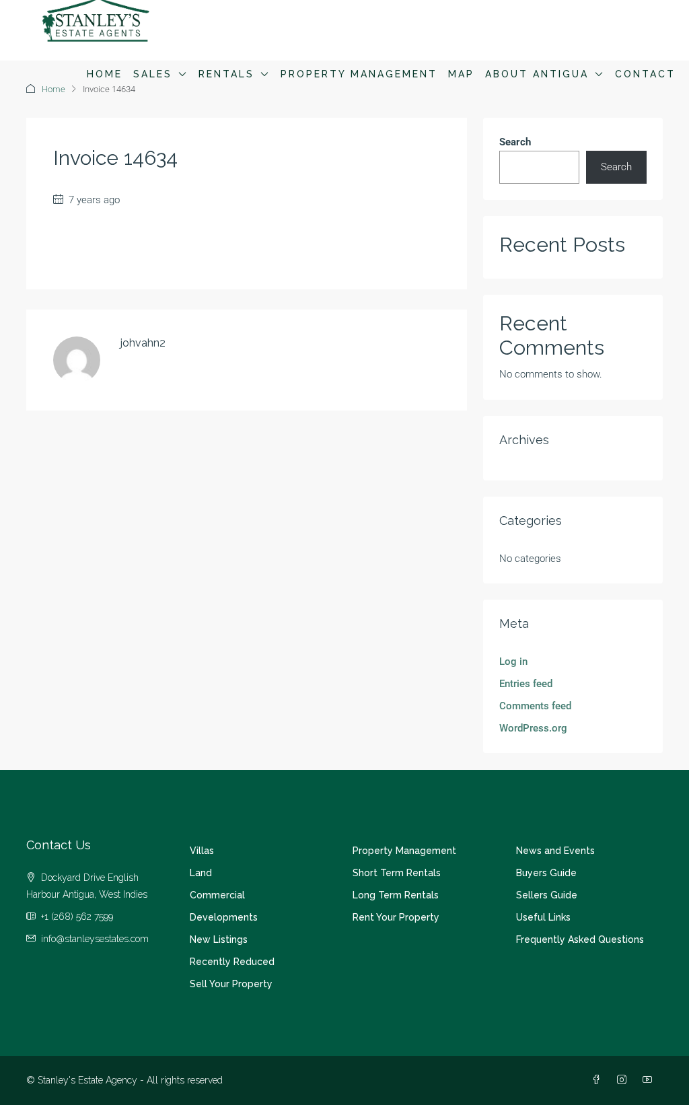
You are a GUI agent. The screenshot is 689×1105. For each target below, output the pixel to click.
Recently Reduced (232, 961)
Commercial (217, 895)
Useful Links (543, 917)
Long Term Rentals (396, 895)
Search (515, 142)
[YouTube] (650, 1080)
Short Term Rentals (397, 872)
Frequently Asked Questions (580, 939)
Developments (224, 917)
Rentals (226, 74)
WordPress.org (533, 728)
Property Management (359, 74)
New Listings (219, 939)
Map (461, 74)
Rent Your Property (396, 917)
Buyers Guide (546, 872)
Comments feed (535, 706)
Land (201, 872)
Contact (645, 74)
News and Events (555, 850)
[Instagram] (624, 1080)
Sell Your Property (231, 983)
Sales (152, 74)
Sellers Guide (546, 895)
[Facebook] (598, 1080)
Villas (202, 850)
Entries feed (525, 684)
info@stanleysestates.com (95, 938)
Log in (513, 661)
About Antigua (537, 74)
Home (104, 74)
